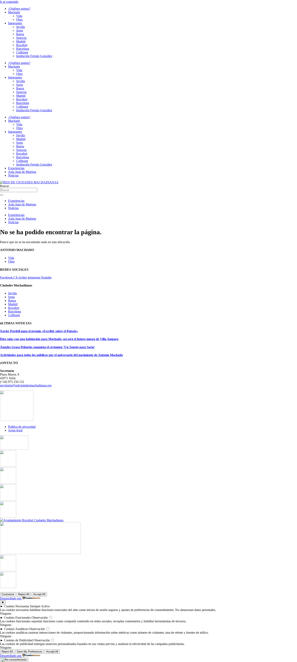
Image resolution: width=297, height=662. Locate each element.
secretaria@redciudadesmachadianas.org (26, 385)
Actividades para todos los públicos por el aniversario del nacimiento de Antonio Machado (61, 355)
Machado (14, 12)
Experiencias (16, 168)
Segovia (21, 37)
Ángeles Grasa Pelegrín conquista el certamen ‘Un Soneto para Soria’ (47, 347)
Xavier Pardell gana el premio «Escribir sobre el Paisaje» (39, 331)
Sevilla (20, 27)
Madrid (20, 41)
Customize (8, 594)
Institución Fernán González (34, 56)
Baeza (20, 34)
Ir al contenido (9, 1)
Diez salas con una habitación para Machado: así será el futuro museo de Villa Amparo (59, 339)
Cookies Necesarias (16, 606)
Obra (19, 19)
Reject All (23, 594)
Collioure (22, 52)
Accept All (39, 594)
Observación (40, 617)
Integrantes (15, 23)
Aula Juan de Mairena (22, 171)
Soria (19, 30)
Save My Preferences (29, 651)
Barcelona (22, 48)
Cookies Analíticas (16, 629)
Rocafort (21, 45)
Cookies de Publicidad (18, 640)
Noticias (13, 175)
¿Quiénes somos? (19, 8)
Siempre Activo (40, 606)
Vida (19, 16)
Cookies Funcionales (17, 617)
